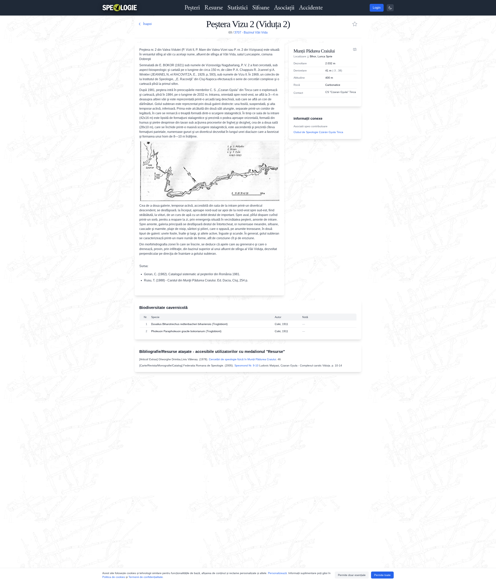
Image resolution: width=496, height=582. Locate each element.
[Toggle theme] (390, 7)
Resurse (213, 7)
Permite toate (382, 575)
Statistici (237, 7)
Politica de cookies (113, 577)
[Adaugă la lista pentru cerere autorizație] (354, 24)
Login (377, 7)
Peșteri (192, 7)
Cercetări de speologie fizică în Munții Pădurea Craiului (242, 359)
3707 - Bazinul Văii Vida (251, 32)
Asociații (284, 7)
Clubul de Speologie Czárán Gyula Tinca (318, 132)
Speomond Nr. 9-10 (246, 365)
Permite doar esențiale (352, 575)
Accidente (311, 7)
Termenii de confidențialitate (145, 577)
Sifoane (260, 7)
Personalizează (277, 573)
